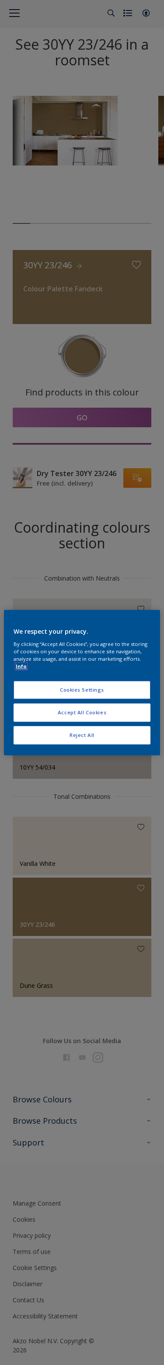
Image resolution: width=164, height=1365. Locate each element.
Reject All (82, 735)
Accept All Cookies (82, 712)
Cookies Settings (82, 689)
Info (21, 666)
